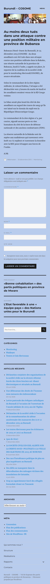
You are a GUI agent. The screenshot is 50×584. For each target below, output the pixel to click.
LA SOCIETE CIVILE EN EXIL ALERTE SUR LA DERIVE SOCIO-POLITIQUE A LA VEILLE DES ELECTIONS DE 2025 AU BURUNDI (26, 448)
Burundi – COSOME (17, 8)
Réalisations (9, 556)
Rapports (8, 562)
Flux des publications (16, 527)
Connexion (11, 524)
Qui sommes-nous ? (13, 545)
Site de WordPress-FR (16, 534)
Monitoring (38, 159)
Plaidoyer (10, 352)
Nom (7, 222)
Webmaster (11, 159)
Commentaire (11, 187)
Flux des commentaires (17, 531)
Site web (8, 244)
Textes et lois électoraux (17, 356)
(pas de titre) (12, 439)
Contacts (8, 567)
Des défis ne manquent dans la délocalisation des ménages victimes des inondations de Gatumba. (24, 471)
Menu (42, 8)
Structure (8, 550)
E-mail (8, 233)
